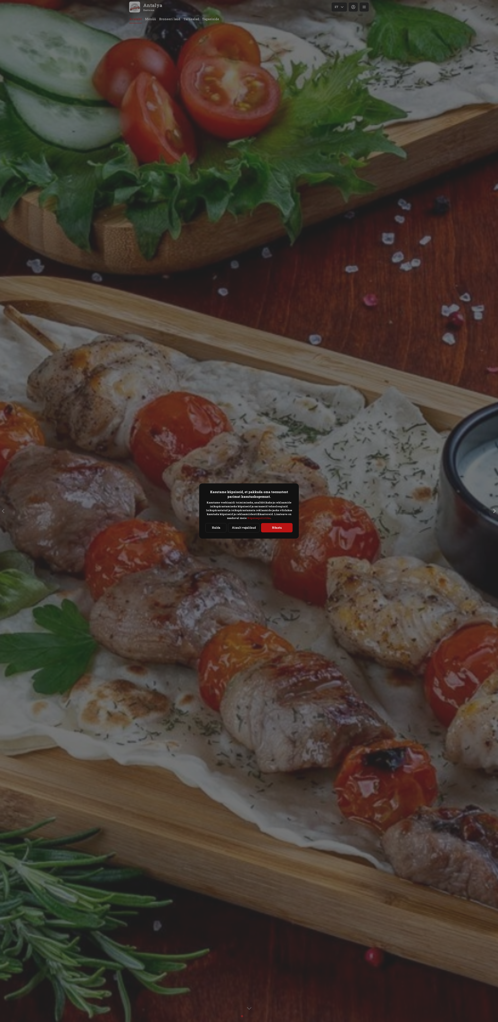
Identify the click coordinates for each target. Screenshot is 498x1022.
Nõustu (277, 527)
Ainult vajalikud (244, 527)
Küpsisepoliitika (259, 518)
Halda (216, 527)
